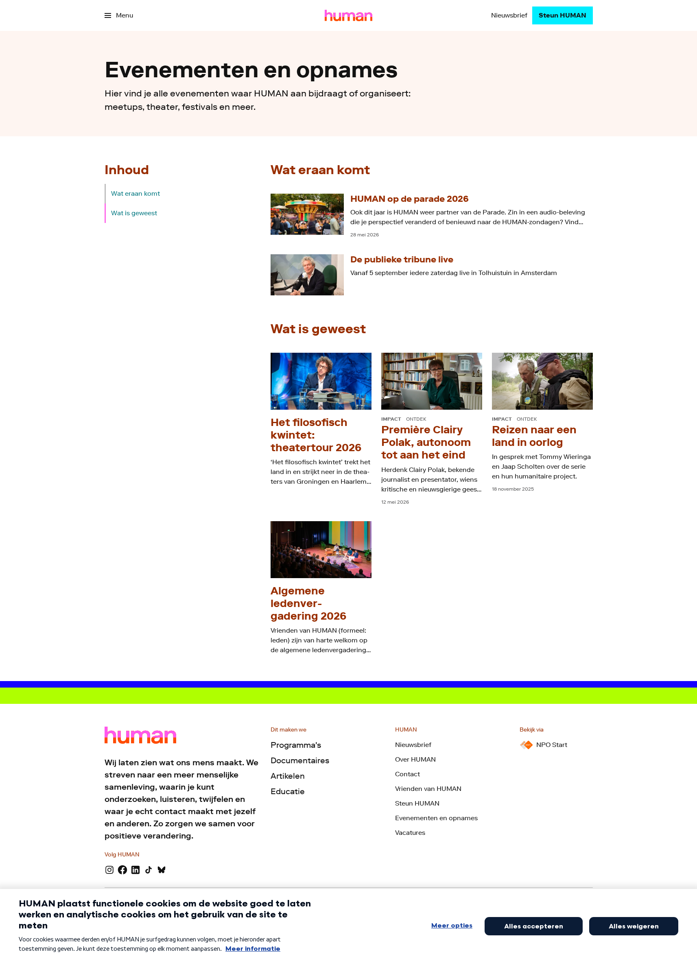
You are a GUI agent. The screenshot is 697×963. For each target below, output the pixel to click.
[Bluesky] (161, 870)
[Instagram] (109, 870)
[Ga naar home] (348, 15)
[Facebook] (122, 870)
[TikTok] (148, 870)
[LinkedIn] (135, 870)
